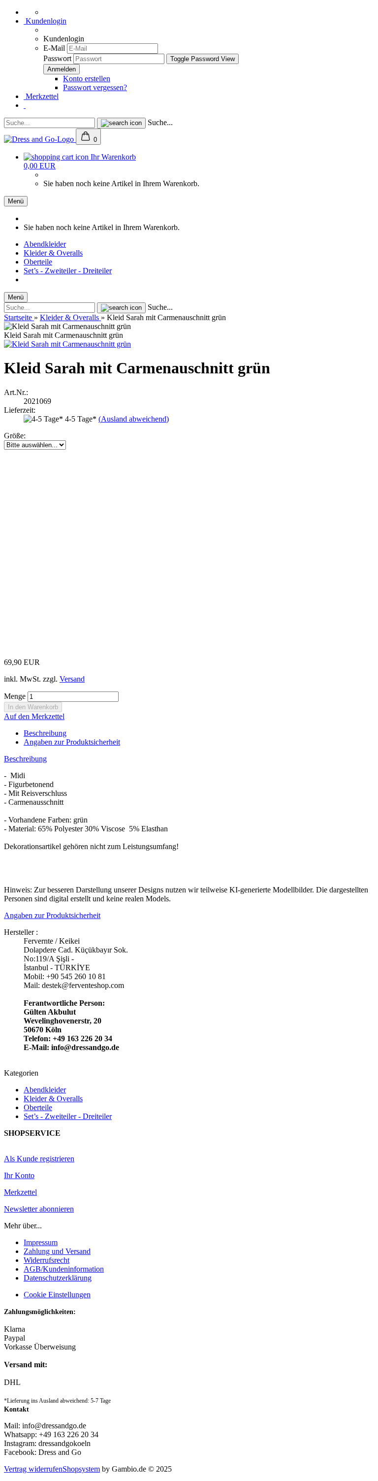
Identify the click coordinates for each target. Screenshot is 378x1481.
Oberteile (38, 262)
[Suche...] (121, 123)
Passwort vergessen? (95, 87)
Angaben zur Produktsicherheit (72, 742)
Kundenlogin (45, 21)
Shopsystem (81, 1469)
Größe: (15, 435)
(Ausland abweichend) (133, 419)
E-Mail (54, 48)
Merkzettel (41, 96)
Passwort (57, 58)
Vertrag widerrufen (33, 1469)
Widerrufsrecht (46, 1260)
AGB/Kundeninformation (64, 1269)
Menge (15, 696)
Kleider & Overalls (53, 253)
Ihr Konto (19, 1175)
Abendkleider (45, 244)
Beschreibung (45, 733)
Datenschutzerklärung (58, 1278)
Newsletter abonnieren (39, 1209)
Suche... (160, 122)
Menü (16, 201)
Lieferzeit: (19, 410)
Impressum (41, 1242)
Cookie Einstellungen (57, 1294)
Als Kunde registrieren (39, 1158)
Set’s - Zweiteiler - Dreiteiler (68, 270)
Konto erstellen (86, 78)
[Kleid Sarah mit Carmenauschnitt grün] (67, 344)
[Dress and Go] (40, 139)
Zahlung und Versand (57, 1251)
